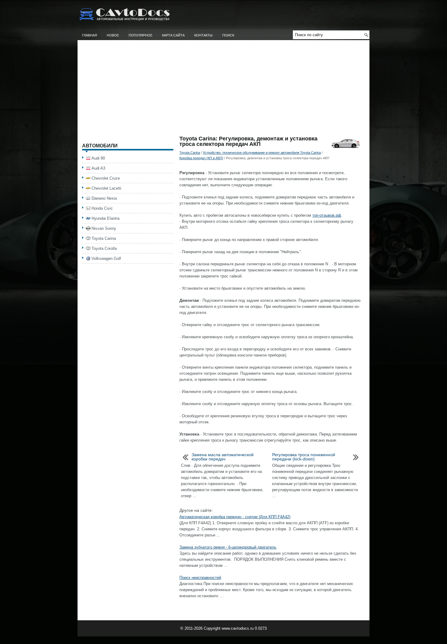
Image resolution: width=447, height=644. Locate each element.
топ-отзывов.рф (326, 215)
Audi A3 (98, 168)
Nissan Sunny (104, 228)
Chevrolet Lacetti (106, 188)
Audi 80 (98, 158)
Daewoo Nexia (104, 198)
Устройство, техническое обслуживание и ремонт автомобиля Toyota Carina (262, 152)
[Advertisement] (223, 90)
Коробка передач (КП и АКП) (201, 158)
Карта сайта (173, 35)
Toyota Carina (189, 152)
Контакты (203, 35)
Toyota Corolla (104, 248)
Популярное (140, 35)
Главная (89, 35)
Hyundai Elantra (106, 218)
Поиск (228, 35)
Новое (113, 35)
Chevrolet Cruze (106, 178)
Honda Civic (102, 208)
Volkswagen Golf (106, 258)
